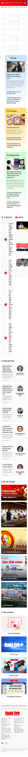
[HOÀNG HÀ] (20, 411)
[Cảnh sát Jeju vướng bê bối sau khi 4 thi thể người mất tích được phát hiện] (5, 272)
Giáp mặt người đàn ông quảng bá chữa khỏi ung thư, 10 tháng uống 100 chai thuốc (10, 337)
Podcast (7, 2)
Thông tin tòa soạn (5, 735)
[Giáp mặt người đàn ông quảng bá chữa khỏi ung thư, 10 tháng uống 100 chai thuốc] (5, 338)
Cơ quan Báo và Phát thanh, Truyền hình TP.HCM (6, 738)
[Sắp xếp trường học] (14, 595)
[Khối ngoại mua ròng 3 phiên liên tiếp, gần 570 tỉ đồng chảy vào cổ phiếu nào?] (16, 164)
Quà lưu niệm (14, 675)
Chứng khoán (14, 155)
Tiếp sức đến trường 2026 (9, 578)
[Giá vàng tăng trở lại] (16, 119)
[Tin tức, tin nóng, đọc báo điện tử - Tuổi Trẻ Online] (2, 3)
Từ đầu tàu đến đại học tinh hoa (7, 466)
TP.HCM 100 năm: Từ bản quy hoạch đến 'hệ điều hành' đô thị (7, 429)
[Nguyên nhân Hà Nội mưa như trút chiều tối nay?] (16, 66)
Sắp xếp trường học (7, 605)
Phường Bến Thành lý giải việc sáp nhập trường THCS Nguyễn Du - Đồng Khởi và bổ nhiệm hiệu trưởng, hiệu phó (11, 239)
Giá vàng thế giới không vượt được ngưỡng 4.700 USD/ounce (14, 145)
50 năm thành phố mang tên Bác (11, 552)
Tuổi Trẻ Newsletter (14, 633)
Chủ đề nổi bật (8, 482)
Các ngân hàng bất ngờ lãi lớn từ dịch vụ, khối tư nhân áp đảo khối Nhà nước (14, 195)
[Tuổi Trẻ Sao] (14, 644)
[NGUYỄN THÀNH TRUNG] (20, 389)
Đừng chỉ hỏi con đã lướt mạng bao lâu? (7, 448)
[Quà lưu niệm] (14, 665)
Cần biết (17, 3)
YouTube (12, 2)
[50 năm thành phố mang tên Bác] (14, 541)
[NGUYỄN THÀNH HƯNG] (20, 468)
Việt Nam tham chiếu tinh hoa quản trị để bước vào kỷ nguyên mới (7, 390)
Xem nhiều (10, 7)
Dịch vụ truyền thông (18, 729)
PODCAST (8, 217)
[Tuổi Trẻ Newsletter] (14, 623)
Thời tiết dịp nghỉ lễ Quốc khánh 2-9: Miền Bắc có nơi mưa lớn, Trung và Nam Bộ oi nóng (14, 100)
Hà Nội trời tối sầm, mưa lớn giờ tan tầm (13, 92)
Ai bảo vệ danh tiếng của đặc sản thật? (7, 410)
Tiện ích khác (8, 612)
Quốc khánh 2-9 (9, 497)
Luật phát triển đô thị (8, 525)
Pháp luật (25, 7)
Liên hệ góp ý (17, 732)
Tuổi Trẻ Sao (14, 654)
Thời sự (17, 7)
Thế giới (21, 7)
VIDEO (20, 217)
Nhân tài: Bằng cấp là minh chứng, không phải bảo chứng (7, 369)
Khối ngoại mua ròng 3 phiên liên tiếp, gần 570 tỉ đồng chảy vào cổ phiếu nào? (14, 174)
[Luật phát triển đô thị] (14, 514)
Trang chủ (3, 705)
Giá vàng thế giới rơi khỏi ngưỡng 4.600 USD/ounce (14, 138)
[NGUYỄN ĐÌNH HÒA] (20, 429)
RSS (22, 732)
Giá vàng (13, 111)
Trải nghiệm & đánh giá (14, 696)
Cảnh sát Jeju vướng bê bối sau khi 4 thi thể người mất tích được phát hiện (10, 272)
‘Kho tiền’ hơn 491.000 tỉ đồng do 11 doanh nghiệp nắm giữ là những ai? (14, 204)
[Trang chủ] (2, 7)
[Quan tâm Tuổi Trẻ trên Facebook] (6, 743)
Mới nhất (5, 7)
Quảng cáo (20, 3)
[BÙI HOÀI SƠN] (20, 369)
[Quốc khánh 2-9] (14, 493)
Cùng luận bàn (8, 361)
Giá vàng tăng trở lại (13, 127)
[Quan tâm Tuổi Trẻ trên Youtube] (2, 743)
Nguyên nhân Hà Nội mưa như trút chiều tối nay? (14, 76)
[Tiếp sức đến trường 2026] (14, 568)
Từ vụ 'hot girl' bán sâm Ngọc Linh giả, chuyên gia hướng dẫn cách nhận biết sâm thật (11, 304)
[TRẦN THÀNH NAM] (20, 449)
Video (14, 7)
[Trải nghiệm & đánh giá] (14, 686)
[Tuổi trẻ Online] (12, 713)
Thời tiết (13, 58)
